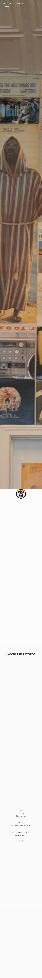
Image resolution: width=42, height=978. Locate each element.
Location (20, 3)
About (11, 3)
